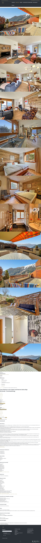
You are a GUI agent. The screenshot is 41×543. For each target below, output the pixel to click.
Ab (0, 399)
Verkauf (21, 2)
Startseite (13, 2)
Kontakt (13, 5)
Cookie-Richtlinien (29, 531)
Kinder (1, 407)
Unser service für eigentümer (27, 2)
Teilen (1, 375)
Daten (1, 401)
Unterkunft (3, 386)
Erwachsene (1, 404)
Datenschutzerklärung (30, 532)
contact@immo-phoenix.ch (7, 533)
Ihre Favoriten (38, 0)
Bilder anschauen (2, 373)
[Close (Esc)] (0, 376)
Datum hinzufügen (2, 403)
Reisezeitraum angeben (3, 409)
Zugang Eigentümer (33, 0)
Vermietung (17, 2)
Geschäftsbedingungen (30, 530)
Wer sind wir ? (35, 2)
